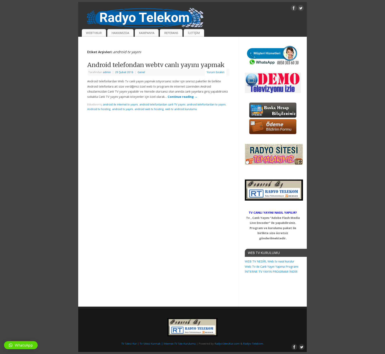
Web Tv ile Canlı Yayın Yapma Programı (271, 266)
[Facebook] (294, 9)
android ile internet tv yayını (120, 104)
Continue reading (183, 97)
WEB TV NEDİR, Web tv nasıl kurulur (269, 261)
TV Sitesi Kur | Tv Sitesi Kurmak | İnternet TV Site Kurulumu (158, 343)
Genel (141, 72)
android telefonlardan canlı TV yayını (162, 104)
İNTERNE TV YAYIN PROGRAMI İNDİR (271, 271)
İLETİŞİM (194, 33)
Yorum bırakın (215, 72)
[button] (21, 345)
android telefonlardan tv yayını (206, 104)
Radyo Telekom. (253, 343)
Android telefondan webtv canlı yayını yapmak (156, 65)
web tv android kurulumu (181, 109)
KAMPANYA (146, 33)
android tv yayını (122, 109)
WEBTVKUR (94, 33)
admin (107, 72)
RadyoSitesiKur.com (227, 343)
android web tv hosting (149, 109)
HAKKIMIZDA (120, 33)
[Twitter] (301, 9)
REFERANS (171, 33)
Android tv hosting (98, 109)
